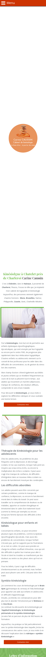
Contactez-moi (23, 404)
